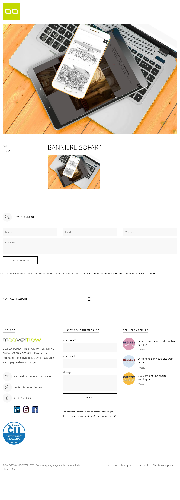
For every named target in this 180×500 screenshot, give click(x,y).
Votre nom (69, 340)
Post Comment (20, 260)
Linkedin (112, 465)
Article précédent (16, 298)
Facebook (143, 465)
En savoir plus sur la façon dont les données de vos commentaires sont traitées (109, 273)
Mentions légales (163, 465)
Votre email (69, 356)
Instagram (127, 465)
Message (67, 372)
